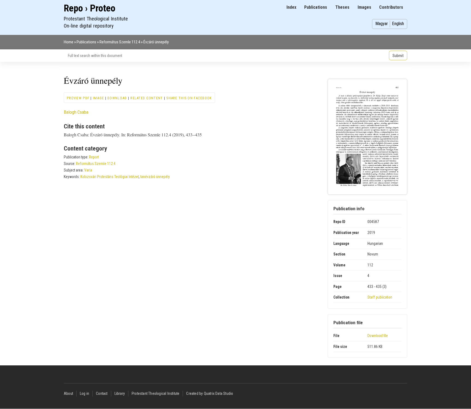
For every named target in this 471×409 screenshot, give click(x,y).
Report (94, 157)
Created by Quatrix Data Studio (209, 393)
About (68, 393)
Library (119, 393)
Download (117, 98)
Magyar (381, 23)
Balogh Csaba (76, 112)
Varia (88, 170)
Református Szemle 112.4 (119, 42)
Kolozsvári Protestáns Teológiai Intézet (109, 177)
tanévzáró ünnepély (155, 177)
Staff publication (379, 297)
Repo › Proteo (89, 8)
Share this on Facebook (189, 98)
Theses (342, 7)
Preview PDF (78, 98)
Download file (377, 335)
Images (364, 7)
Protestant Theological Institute (155, 393)
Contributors (391, 7)
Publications (315, 7)
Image (98, 98)
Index (291, 7)
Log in (84, 393)
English (398, 23)
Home (68, 42)
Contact (101, 393)
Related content (146, 98)
